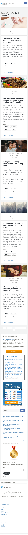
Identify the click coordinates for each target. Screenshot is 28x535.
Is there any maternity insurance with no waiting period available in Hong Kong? (13, 368)
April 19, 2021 (14, 31)
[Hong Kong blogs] (14, 453)
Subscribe (7, 473)
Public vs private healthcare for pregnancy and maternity (13, 375)
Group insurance (5, 506)
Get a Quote (3, 516)
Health (2, 511)
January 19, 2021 (14, 280)
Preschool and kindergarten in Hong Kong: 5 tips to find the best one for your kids (13, 100)
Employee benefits (5, 512)
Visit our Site (4, 514)
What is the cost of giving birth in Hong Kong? (13, 372)
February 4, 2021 (14, 216)
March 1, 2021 (14, 155)
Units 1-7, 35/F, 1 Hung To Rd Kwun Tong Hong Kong (3, 524)
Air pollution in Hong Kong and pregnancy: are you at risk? (13, 225)
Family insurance (16, 29)
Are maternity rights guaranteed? (13, 359)
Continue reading (8, 72)
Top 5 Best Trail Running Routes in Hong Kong (13, 440)
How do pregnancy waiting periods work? (13, 365)
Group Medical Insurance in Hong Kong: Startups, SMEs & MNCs (12, 437)
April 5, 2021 (14, 91)
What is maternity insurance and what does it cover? (13, 361)
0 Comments (14, 33)
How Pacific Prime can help (11, 377)
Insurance (22, 29)
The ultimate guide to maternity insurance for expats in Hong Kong (12, 289)
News (2, 509)
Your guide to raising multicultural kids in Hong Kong (13, 164)
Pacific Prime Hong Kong (8, 339)
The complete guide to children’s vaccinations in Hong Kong (12, 40)
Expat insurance (5, 504)
